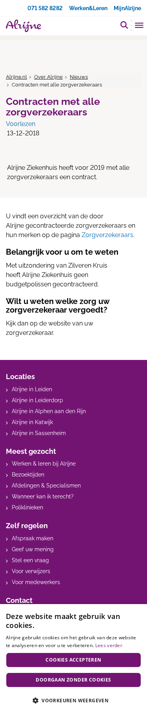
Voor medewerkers (36, 582)
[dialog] (73, 659)
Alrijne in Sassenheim (39, 433)
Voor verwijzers (31, 571)
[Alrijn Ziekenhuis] (23, 26)
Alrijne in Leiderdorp (37, 400)
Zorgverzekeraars (107, 235)
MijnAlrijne (127, 8)
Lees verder (108, 645)
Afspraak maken (32, 538)
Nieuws (79, 77)
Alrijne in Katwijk (32, 422)
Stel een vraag (30, 560)
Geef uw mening (33, 549)
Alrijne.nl (16, 77)
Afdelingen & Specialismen (46, 485)
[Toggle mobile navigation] (139, 26)
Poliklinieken (27, 507)
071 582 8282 (45, 8)
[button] (73, 700)
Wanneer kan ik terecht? (43, 496)
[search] (124, 24)
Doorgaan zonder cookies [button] (73, 679)
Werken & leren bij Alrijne (44, 463)
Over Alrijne (48, 77)
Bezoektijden (28, 474)
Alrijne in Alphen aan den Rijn (49, 411)
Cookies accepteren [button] (73, 659)
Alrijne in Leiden (32, 389)
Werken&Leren (88, 8)
